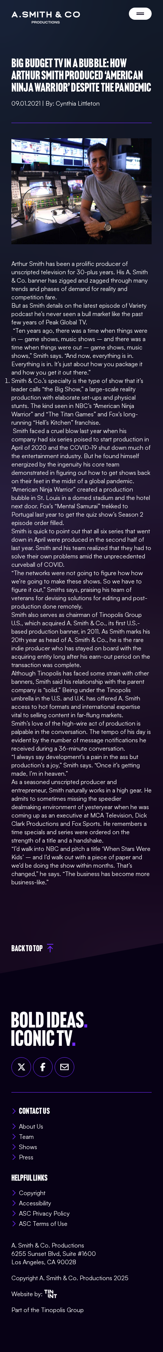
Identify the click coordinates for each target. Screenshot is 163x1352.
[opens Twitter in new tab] (21, 1067)
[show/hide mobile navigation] (140, 14)
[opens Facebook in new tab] (43, 1067)
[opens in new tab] (50, 1294)
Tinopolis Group (62, 1310)
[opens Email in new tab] (64, 1067)
